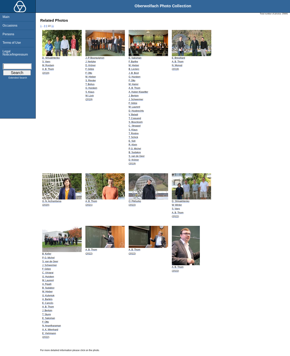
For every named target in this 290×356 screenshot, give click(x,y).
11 (52, 26)
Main (6, 17)
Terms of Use (12, 42)
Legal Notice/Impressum (15, 53)
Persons (8, 34)
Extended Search (17, 78)
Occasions (10, 25)
